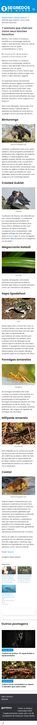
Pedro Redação (23, 54)
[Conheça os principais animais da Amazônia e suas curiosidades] (25, 570)
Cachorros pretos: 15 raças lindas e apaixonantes (18, 654)
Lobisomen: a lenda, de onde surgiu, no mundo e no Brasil (8, 577)
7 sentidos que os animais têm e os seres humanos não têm (8, 596)
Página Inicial (7, 17)
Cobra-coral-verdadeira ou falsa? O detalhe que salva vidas (17, 685)
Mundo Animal (20, 17)
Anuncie (4, 699)
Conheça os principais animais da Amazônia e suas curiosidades (25, 577)
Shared (10, 552)
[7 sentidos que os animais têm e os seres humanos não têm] (9, 589)
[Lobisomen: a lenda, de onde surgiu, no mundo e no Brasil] (9, 570)
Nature (11, 236)
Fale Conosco (7, 696)
